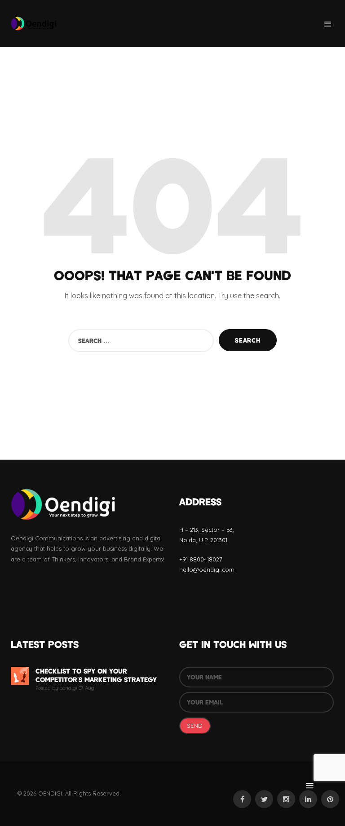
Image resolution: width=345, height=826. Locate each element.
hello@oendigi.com (206, 569)
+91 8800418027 (200, 559)
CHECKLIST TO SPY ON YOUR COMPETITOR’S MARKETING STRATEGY (96, 675)
